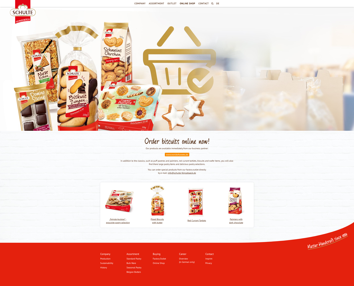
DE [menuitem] (217, 3)
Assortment (133, 254)
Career (182, 254)
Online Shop (159, 263)
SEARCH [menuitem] (212, 4)
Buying (156, 254)
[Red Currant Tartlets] (195, 216)
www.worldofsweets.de (177, 154)
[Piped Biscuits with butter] (157, 214)
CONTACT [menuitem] (203, 3)
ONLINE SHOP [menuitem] (187, 3)
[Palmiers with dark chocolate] (236, 214)
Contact (209, 254)
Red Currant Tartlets (197, 220)
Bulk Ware (131, 263)
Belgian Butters (134, 272)
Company (105, 254)
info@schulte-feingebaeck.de (182, 173)
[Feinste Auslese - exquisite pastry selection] (119, 216)
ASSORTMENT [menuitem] (156, 3)
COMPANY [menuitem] (140, 3)
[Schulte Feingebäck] (21, 4)
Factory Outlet (159, 258)
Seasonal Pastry (134, 267)
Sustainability (106, 263)
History (103, 267)
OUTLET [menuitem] (172, 3)
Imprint (208, 258)
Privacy (208, 263)
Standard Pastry (134, 258)
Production (105, 258)
